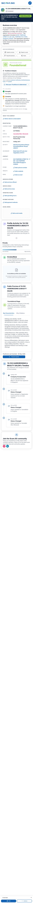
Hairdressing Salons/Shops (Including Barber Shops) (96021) (21, 146)
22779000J (12, 29)
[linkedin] (7, 446)
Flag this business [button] (10, 55)
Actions (25, 901)
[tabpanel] (16, 333)
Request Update (15, 356)
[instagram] (4, 446)
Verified (10, 81)
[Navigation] (30, 3)
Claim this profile (25, 16)
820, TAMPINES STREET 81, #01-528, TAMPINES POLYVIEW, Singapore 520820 (15, 36)
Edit (9, 901)
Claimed (13, 80)
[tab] (8, 313)
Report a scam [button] (24, 52)
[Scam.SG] (8, 3)
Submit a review (10, 52)
